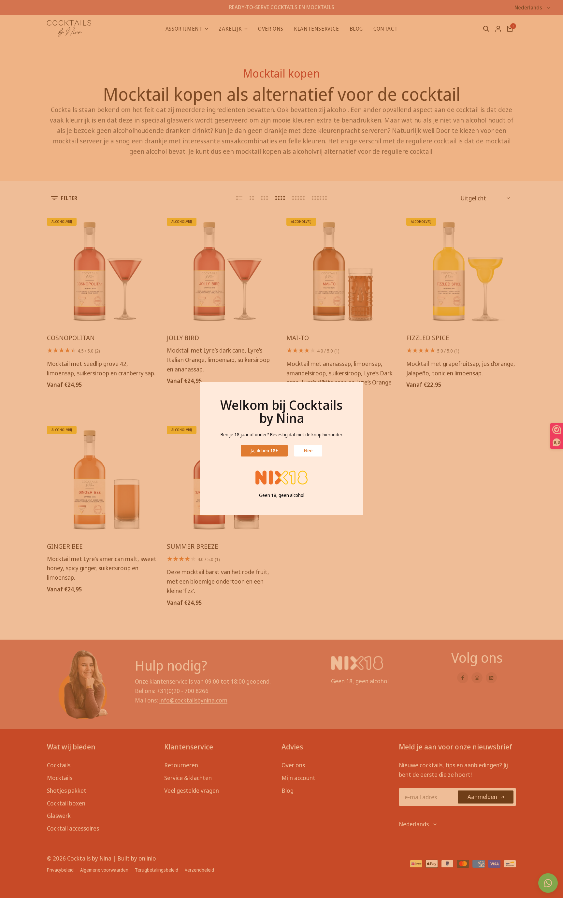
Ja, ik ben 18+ (264, 450)
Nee (308, 450)
